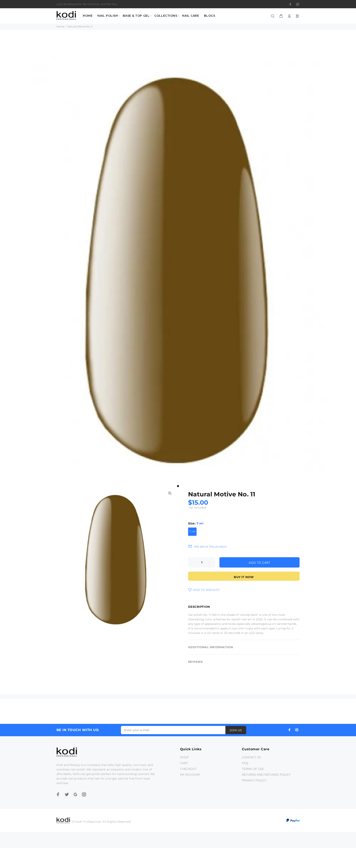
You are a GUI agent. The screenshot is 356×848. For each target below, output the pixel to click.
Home (60, 26)
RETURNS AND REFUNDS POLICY (266, 774)
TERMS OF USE (253, 769)
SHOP (184, 757)
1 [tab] (178, 486)
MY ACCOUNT (190, 774)
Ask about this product (210, 546)
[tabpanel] (178, 269)
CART (184, 763)
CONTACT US (251, 757)
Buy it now (244, 577)
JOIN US (236, 730)
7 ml (192, 531)
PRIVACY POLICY (254, 780)
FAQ (245, 763)
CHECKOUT (188, 769)
